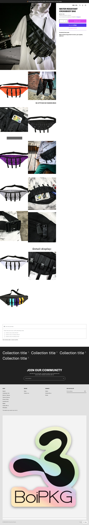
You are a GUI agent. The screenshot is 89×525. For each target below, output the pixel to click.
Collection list (5, 401)
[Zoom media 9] (42, 192)
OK (85, 391)
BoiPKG (7, 522)
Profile (46, 395)
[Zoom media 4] (14, 122)
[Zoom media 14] (14, 297)
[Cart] (85, 5)
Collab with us (6, 405)
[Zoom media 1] (28, 35)
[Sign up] (63, 378)
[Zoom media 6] (14, 157)
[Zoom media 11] (42, 227)
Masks (4, 403)
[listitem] (38, 5)
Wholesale (5, 407)
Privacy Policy (6, 399)
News (25, 391)
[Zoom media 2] (14, 87)
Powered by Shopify (12, 522)
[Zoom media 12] (14, 262)
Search (4, 391)
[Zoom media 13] (42, 262)
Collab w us (26, 393)
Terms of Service (6, 397)
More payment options (73, 28)
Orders (46, 391)
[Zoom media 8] (14, 192)
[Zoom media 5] (42, 122)
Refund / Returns (6, 395)
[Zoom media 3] (42, 87)
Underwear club (6, 393)
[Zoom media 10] (14, 227)
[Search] (79, 5)
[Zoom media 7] (42, 157)
